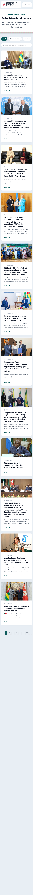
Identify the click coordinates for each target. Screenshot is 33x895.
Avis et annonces (15, 38)
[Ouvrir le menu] (29, 4)
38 (27, 633)
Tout (4, 38)
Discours (27, 38)
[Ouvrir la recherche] (24, 4)
